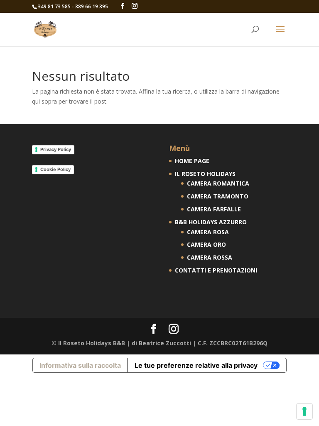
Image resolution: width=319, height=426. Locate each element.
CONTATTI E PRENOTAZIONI (216, 270)
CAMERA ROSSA (209, 257)
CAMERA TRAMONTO (217, 196)
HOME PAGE (192, 161)
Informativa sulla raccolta (80, 365)
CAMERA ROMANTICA (218, 183)
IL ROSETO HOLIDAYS (205, 174)
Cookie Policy (55, 169)
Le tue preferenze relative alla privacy (196, 365)
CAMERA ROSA (208, 232)
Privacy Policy (55, 149)
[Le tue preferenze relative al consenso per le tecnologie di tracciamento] (304, 411)
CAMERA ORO (206, 244)
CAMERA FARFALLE (214, 209)
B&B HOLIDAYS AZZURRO (211, 222)
